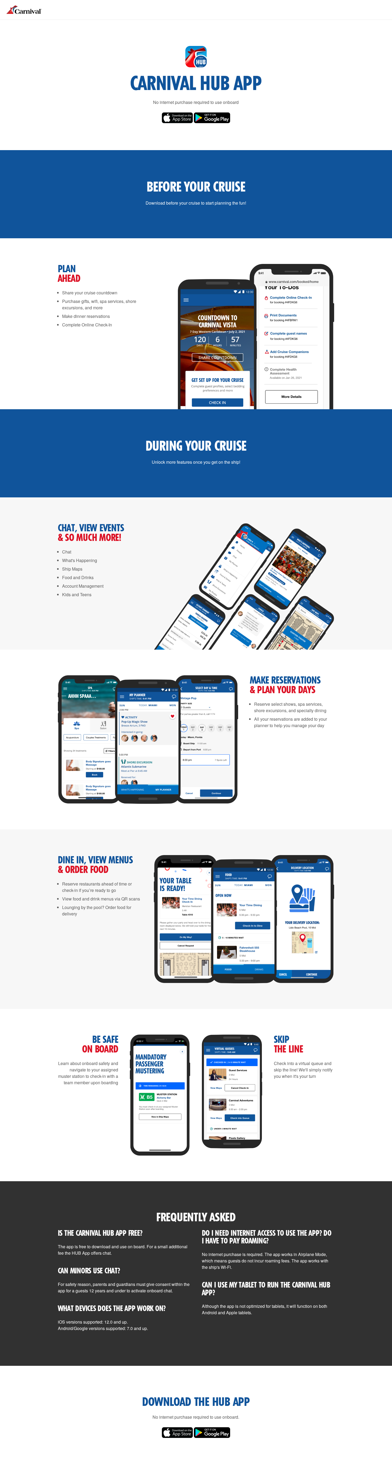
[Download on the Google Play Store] (212, 121)
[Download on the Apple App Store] (177, 121)
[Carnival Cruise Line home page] (24, 14)
